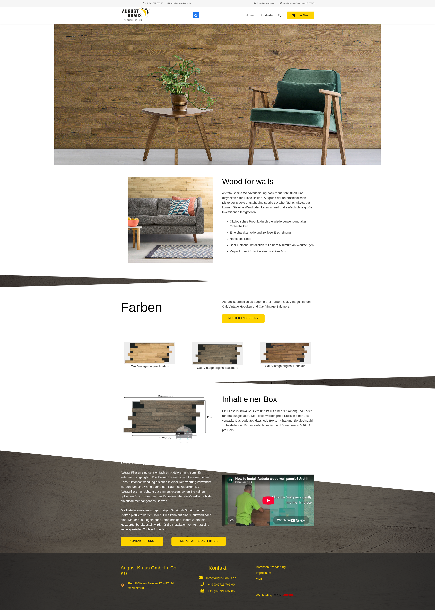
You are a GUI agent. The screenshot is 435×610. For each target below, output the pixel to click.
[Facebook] (196, 15)
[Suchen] (279, 15)
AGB (259, 578)
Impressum (263, 573)
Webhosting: (275, 595)
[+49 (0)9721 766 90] (204, 584)
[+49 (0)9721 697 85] (204, 591)
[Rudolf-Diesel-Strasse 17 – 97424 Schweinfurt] (124, 585)
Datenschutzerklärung (271, 567)
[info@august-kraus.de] (202, 578)
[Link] (135, 15)
